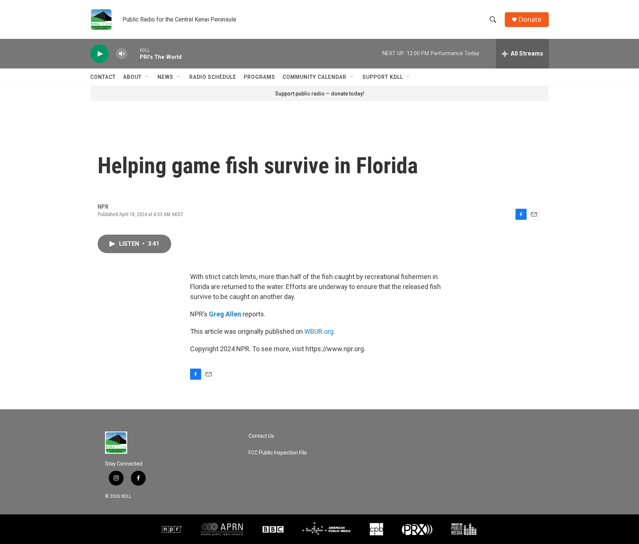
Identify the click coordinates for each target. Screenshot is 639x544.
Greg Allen (225, 314)
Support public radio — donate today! (319, 94)
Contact (103, 77)
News (165, 77)
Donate (529, 19)
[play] (99, 54)
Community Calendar (314, 77)
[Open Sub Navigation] (147, 77)
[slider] (133, 53)
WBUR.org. (319, 331)
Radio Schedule (212, 77)
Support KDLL (382, 77)
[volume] (121, 54)
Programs (259, 77)
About (132, 77)
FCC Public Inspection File (277, 453)
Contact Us (261, 436)
